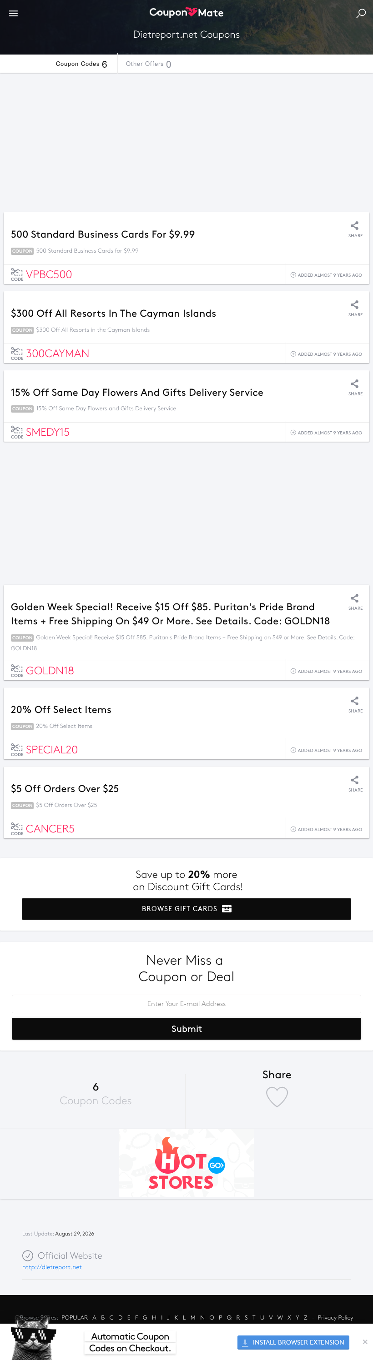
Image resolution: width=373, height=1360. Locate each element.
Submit (186, 1028)
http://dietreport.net (52, 1267)
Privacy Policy (335, 1317)
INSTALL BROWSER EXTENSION (297, 1342)
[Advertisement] (186, 140)
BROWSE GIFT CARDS (181, 909)
